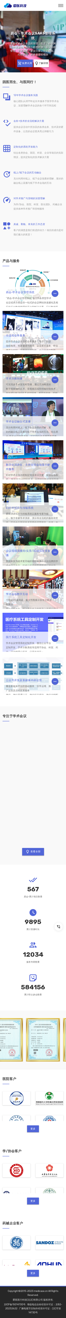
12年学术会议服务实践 (26, 95)
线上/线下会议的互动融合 (27, 172)
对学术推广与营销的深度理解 (29, 198)
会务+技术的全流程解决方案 (29, 121)
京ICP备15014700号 (15, 1304)
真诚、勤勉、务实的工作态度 (29, 224)
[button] (5, 41)
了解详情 (35, 54)
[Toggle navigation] (60, 5)
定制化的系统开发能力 (26, 146)
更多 (33, 1128)
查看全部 (35, 851)
